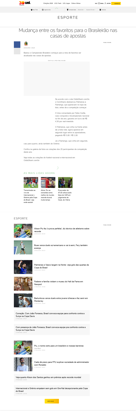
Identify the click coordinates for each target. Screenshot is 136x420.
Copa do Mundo (90, 9)
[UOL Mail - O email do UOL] (101, 3)
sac (96, 3)
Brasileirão (80, 9)
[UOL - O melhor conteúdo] (24, 3)
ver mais (50, 401)
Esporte (68, 17)
